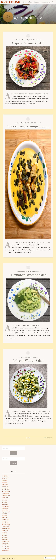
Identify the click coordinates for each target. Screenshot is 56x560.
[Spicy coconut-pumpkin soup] (28, 240)
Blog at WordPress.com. (7, 558)
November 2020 (6, 524)
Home (25, 2)
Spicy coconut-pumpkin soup (28, 126)
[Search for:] (53, 2)
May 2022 (4, 500)
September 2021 (6, 511)
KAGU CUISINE (10, 2)
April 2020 (4, 537)
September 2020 (6, 528)
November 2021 (5, 508)
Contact (36, 2)
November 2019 (5, 546)
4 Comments (35, 271)
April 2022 (4, 502)
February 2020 (5, 541)
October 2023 (5, 477)
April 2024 (4, 475)
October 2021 (5, 510)
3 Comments (36, 40)
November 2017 (5, 550)
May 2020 (4, 535)
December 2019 (5, 545)
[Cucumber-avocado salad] (28, 323)
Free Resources (46, 2)
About (30, 2)
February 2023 (5, 486)
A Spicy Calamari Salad (28, 43)
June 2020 (4, 534)
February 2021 (5, 519)
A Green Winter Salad (28, 360)
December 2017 (5, 548)
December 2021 (5, 506)
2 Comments (37, 123)
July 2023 (4, 478)
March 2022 (5, 504)
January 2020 (5, 543)
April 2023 (4, 482)
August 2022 (5, 497)
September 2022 (6, 495)
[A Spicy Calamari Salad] (28, 91)
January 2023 (5, 488)
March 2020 (5, 539)
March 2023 (5, 484)
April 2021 (4, 515)
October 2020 (5, 526)
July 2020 (4, 532)
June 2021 (4, 513)
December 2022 (6, 489)
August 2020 (5, 530)
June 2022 (4, 499)
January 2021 (5, 521)
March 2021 (5, 517)
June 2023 (4, 480)
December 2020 (6, 523)
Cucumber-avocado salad (28, 275)
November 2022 (6, 491)
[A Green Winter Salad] (28, 408)
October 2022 (5, 493)
